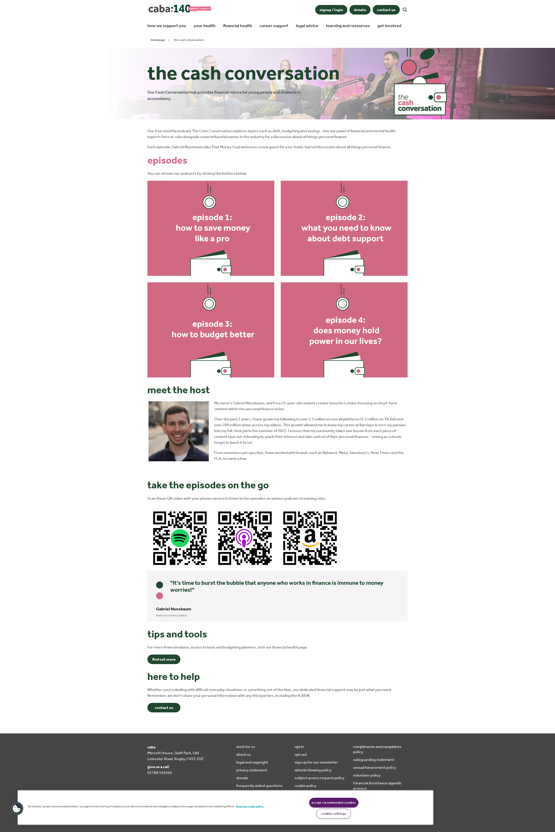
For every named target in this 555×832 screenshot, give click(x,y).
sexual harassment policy (374, 767)
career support (274, 25)
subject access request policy (319, 777)
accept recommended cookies (334, 802)
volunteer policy (366, 775)
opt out (301, 754)
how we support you (166, 25)
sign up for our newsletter (316, 762)
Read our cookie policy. (250, 806)
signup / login (331, 9)
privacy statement (251, 770)
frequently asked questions (259, 785)
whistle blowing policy (313, 770)
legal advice (307, 25)
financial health (237, 25)
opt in (299, 746)
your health (204, 25)
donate (360, 9)
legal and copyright (252, 762)
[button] (17, 809)
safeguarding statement (373, 759)
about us (243, 754)
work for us (245, 746)
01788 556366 (159, 772)
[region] (225, 807)
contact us (386, 9)
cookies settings (333, 814)
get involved (389, 25)
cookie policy (305, 785)
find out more (164, 659)
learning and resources (348, 25)
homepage (158, 40)
